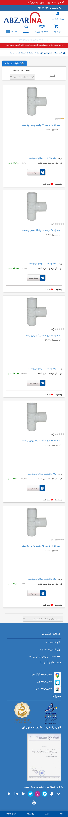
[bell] (52, 794)
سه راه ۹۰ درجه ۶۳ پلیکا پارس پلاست (41, 125)
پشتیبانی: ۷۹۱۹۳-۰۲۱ (48, 8)
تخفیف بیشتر (33, 173)
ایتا (47, 814)
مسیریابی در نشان (43, 688)
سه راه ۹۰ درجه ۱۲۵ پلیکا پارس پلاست (41, 440)
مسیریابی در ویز (44, 681)
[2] (61, 119)
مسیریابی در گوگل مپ (42, 674)
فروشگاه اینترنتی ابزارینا (49, 53)
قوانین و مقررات (48, 649)
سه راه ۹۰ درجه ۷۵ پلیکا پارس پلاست (41, 546)
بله (61, 814)
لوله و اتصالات (25, 53)
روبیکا (30, 814)
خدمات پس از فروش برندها (42, 656)
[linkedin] (16, 794)
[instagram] (37, 794)
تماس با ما (51, 642)
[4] (58, 119)
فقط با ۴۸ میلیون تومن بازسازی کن (46, 2)
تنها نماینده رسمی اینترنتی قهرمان (34, 39)
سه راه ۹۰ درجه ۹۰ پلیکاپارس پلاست (42, 335)
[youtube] (34, 803)
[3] (60, 119)
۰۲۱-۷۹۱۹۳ (10, 814)
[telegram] (45, 794)
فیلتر (52, 76)
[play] (23, 794)
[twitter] (30, 794)
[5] (56, 119)
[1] (63, 119)
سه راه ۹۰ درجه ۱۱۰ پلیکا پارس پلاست (41, 230)
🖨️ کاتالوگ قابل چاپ (14, 63)
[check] (59, 794)
